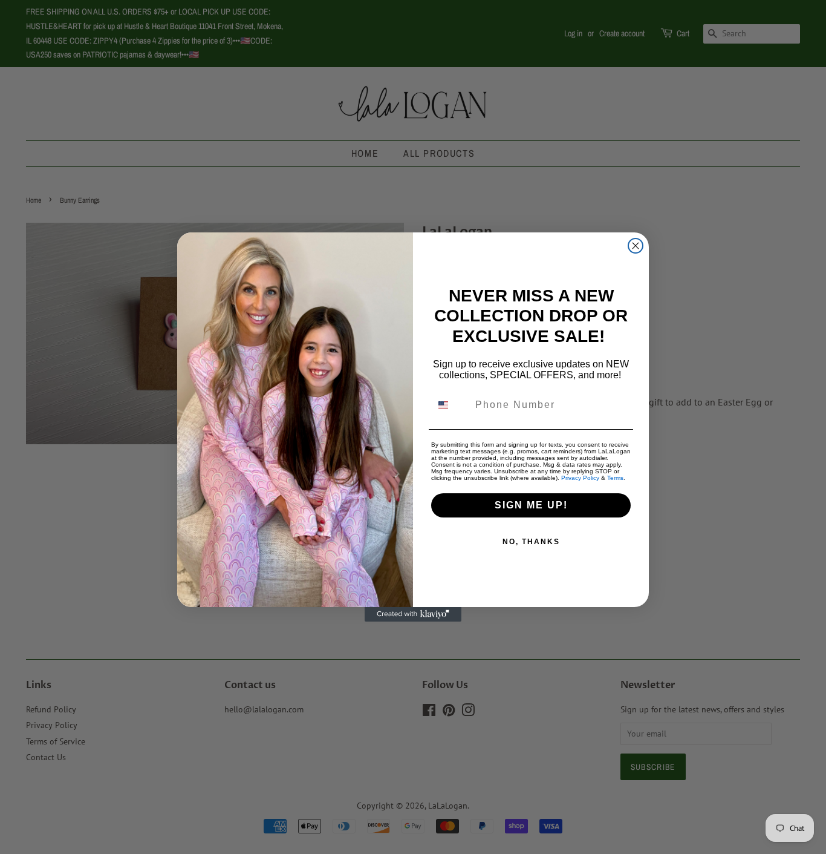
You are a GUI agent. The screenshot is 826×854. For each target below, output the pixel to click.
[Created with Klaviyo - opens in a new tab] (413, 614)
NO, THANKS (531, 541)
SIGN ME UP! (531, 505)
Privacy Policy (580, 478)
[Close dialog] (635, 245)
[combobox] (450, 404)
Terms (615, 478)
